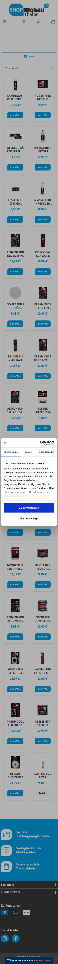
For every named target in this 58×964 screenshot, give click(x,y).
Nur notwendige (29, 518)
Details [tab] (28, 451)
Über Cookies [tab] (46, 451)
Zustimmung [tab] (11, 451)
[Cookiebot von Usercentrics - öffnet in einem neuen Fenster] (41, 443)
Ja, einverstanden (29, 507)
